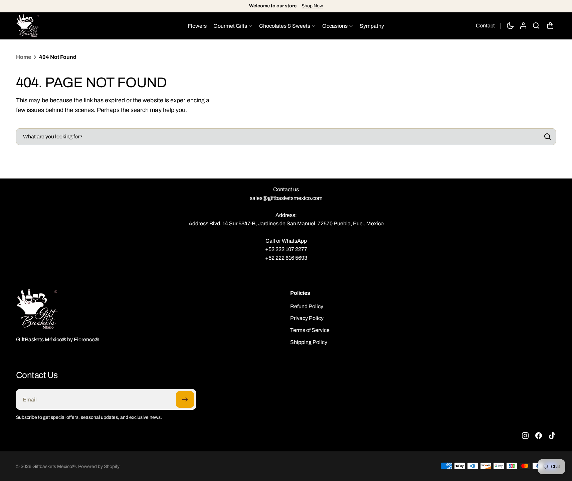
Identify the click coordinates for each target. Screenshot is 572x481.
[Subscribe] (185, 399)
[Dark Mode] (510, 25)
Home (23, 57)
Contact (485, 25)
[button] (536, 25)
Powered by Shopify (99, 466)
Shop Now (312, 5)
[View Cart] (551, 25)
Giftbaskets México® (54, 466)
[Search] (546, 136)
